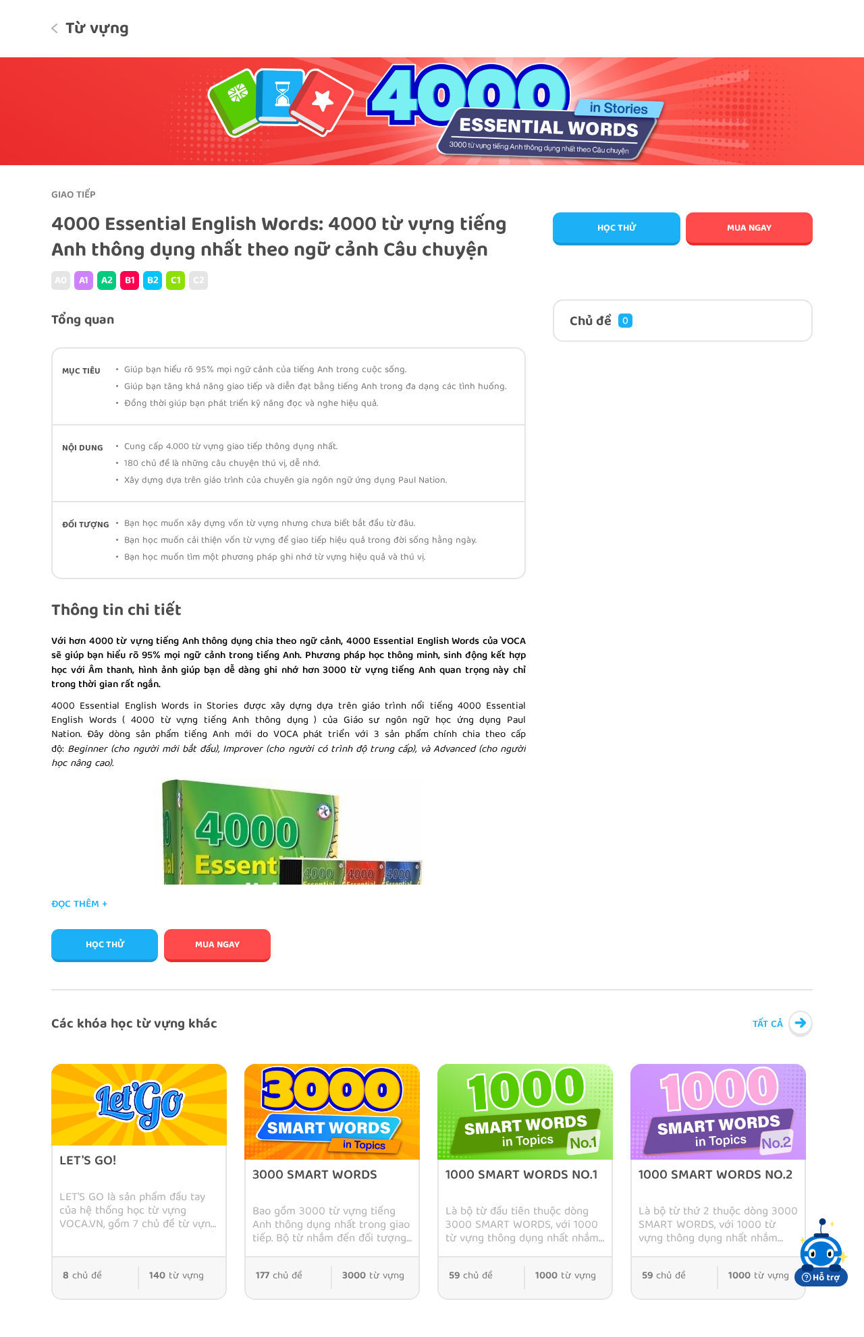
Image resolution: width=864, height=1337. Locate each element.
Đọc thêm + (79, 905)
